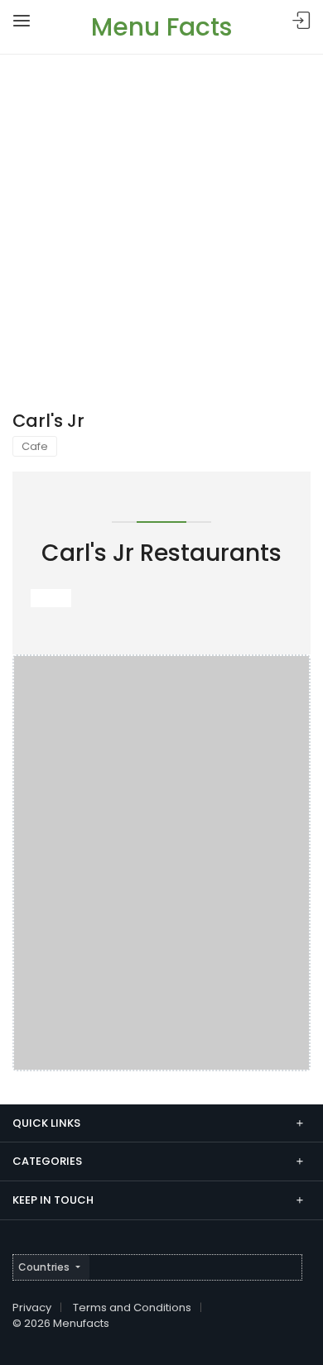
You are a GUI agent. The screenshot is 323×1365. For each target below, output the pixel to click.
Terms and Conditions (132, 1307)
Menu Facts (161, 27)
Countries (44, 1267)
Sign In (301, 21)
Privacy (31, 1307)
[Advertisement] (161, 224)
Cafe (35, 446)
